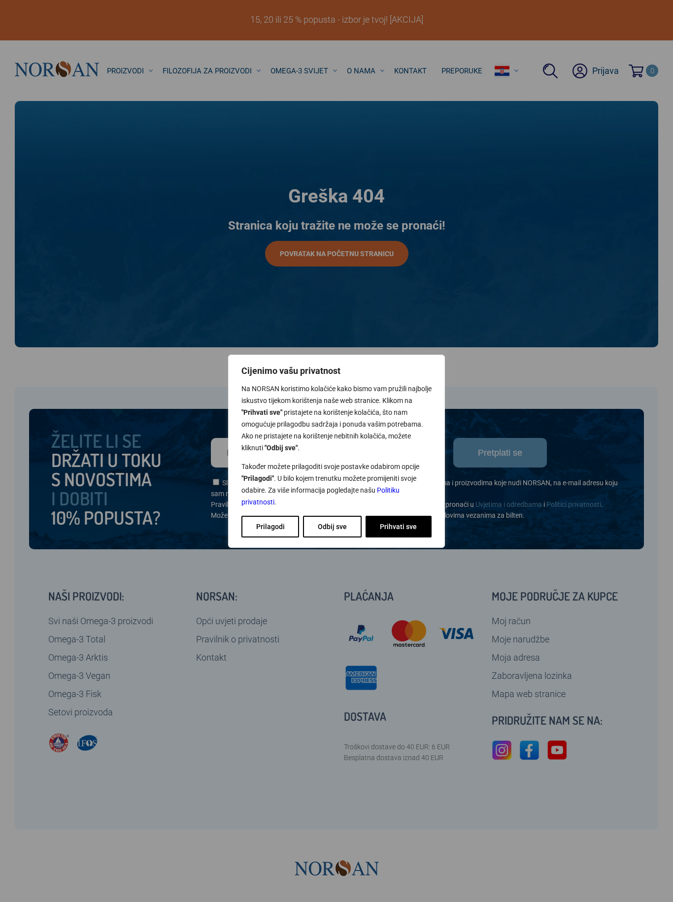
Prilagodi (270, 527)
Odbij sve (332, 527)
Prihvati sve (398, 527)
